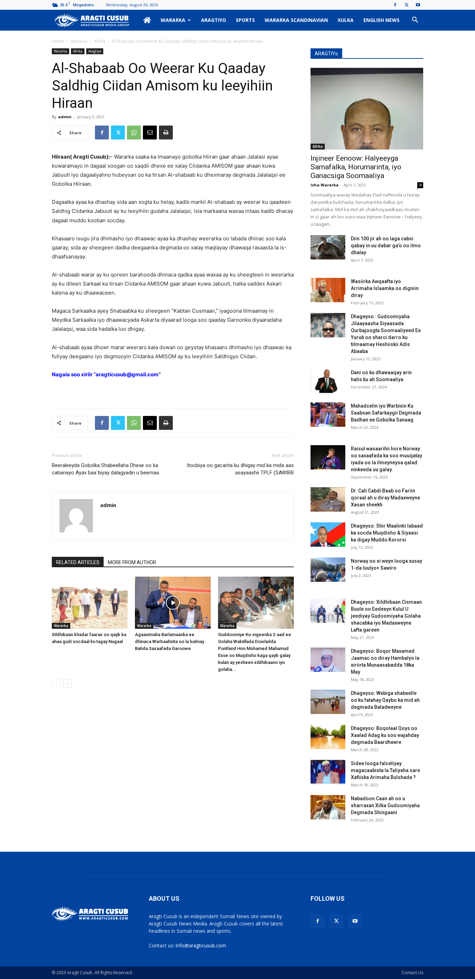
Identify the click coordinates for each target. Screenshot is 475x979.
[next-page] (67, 683)
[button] (414, 20)
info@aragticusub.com (201, 945)
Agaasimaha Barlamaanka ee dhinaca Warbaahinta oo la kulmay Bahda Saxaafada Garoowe (169, 641)
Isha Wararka (325, 184)
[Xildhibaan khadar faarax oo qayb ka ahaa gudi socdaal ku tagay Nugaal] (90, 603)
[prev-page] (56, 683)
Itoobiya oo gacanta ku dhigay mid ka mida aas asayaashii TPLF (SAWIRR (240, 469)
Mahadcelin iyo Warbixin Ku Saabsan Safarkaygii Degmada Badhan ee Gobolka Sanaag (386, 413)
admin (65, 116)
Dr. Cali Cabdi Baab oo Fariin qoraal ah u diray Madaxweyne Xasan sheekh (385, 497)
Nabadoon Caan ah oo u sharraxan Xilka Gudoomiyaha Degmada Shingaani (385, 805)
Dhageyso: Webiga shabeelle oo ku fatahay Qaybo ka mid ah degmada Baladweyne (385, 700)
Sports (245, 20)
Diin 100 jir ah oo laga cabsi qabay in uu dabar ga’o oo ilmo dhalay (386, 245)
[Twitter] (406, 5)
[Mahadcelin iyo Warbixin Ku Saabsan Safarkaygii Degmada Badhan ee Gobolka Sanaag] (328, 414)
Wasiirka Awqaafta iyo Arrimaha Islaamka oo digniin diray (385, 288)
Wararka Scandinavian (296, 20)
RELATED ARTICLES (77, 562)
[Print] (166, 132)
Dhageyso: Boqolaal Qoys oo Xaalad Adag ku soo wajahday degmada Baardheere (385, 735)
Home (58, 41)
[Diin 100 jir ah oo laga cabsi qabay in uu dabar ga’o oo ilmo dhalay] (328, 247)
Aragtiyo (213, 20)
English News (381, 20)
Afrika (99, 41)
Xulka (346, 20)
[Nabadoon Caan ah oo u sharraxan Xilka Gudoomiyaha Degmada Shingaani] (328, 807)
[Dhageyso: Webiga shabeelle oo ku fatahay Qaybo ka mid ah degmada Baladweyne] (328, 702)
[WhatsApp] (134, 132)
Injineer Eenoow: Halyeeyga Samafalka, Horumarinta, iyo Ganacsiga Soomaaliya (356, 167)
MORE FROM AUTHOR (132, 562)
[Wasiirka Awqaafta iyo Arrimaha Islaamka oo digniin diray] (328, 290)
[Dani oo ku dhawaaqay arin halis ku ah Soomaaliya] (328, 381)
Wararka (173, 20)
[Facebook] (395, 5)
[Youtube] (418, 5)
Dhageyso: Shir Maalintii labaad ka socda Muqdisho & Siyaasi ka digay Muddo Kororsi (387, 533)
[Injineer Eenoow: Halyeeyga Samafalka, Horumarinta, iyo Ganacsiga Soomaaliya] (367, 109)
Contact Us (412, 973)
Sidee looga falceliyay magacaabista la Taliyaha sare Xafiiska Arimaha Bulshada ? (385, 770)
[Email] (150, 132)
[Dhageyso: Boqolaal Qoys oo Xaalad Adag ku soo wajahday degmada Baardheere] (328, 737)
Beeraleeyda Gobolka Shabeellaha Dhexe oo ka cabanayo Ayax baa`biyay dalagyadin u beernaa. (106, 469)
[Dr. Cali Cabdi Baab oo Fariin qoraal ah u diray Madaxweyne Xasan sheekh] (328, 499)
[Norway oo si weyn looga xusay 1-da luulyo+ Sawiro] (328, 569)
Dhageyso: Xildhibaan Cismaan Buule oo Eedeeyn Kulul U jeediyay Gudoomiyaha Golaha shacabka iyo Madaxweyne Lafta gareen (386, 616)
